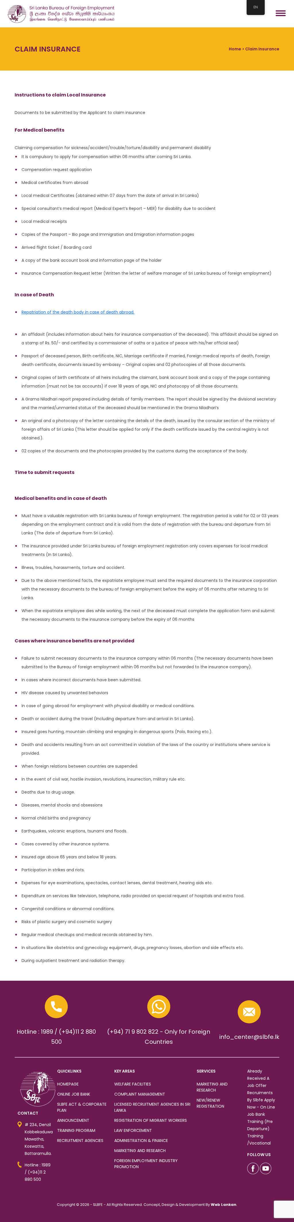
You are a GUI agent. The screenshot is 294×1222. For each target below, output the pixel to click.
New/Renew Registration (210, 1103)
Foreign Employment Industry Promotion (146, 1164)
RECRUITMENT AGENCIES (80, 1140)
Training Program (76, 1130)
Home (235, 49)
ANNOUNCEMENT (73, 1120)
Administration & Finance (141, 1140)
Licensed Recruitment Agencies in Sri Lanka (152, 1107)
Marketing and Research (140, 1150)
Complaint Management (139, 1094)
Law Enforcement (133, 1130)
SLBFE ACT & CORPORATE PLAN (82, 1107)
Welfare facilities (132, 1084)
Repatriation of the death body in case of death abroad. (78, 312)
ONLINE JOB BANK (73, 1094)
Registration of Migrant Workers (150, 1120)
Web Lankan (223, 1204)
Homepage (68, 1084)
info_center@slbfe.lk (249, 1037)
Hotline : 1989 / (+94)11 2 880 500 (38, 1172)
